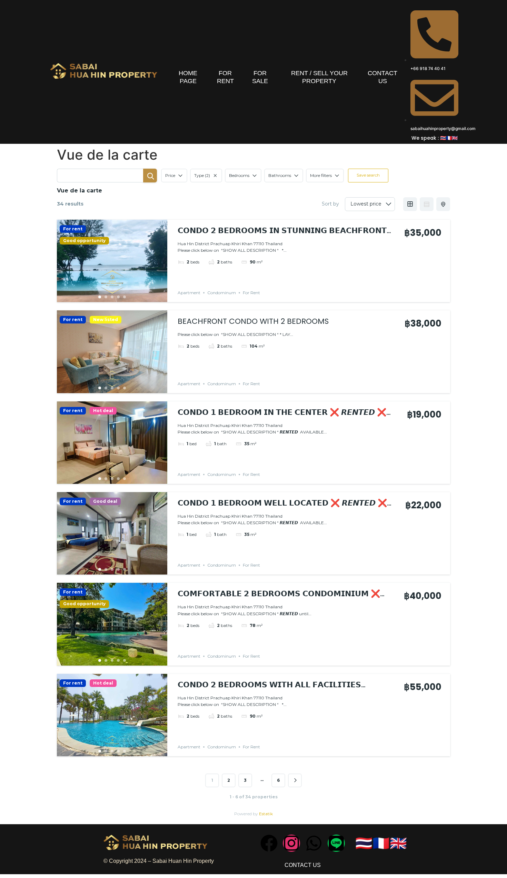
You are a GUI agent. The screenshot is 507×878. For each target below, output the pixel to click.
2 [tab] (106, 297)
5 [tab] (124, 297)
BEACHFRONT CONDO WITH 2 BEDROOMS (253, 321)
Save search (368, 175)
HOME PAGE (188, 77)
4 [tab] (118, 297)
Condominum (221, 292)
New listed (105, 320)
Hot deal (103, 411)
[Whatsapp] (313, 843)
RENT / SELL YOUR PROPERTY (319, 77)
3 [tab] (112, 297)
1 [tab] (99, 297)
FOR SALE (260, 77)
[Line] (336, 843)
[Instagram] (291, 843)
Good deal (105, 501)
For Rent (251, 292)
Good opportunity (84, 241)
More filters (321, 175)
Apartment (189, 292)
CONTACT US (382, 77)
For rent (72, 229)
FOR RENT (225, 77)
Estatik (266, 813)
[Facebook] (269, 843)
